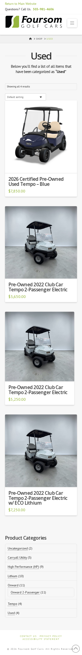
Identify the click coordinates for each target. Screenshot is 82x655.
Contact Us (28, 636)
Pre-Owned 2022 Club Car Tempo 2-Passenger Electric (37, 287)
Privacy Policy (51, 636)
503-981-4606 (43, 9)
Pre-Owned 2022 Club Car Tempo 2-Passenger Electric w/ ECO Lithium (37, 498)
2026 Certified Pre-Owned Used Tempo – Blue (36, 181)
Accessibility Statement (41, 639)
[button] (72, 23)
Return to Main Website (20, 4)
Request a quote (43, 166)
